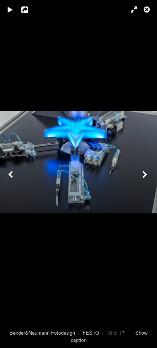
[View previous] (11, 174)
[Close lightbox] (147, 9)
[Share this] (30, 9)
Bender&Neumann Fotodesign (42, 332)
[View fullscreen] (130, 9)
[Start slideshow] (10, 9)
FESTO (91, 332)
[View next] (145, 174)
